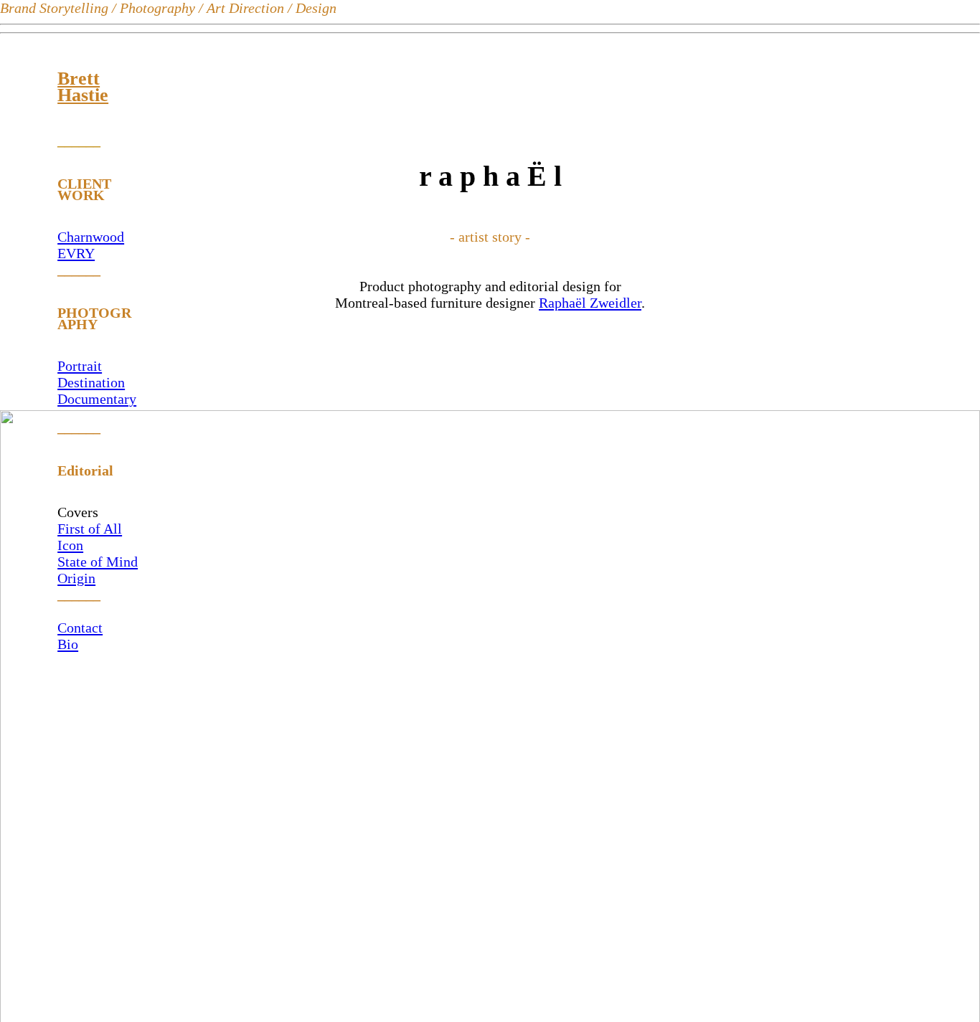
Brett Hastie (82, 86)
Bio (67, 644)
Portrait (79, 366)
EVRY (76, 253)
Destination (91, 382)
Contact (80, 627)
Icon (70, 545)
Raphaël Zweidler (590, 303)
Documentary (96, 399)
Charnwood (90, 237)
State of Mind (97, 561)
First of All (89, 528)
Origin (76, 578)
